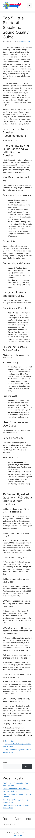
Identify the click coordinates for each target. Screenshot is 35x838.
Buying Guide (10, 741)
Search (5, 762)
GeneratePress (17, 835)
